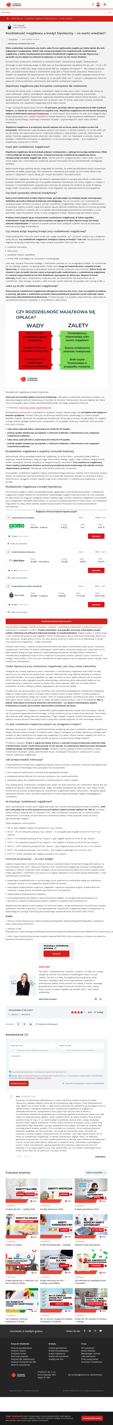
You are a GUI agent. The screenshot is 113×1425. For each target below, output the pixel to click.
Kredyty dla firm (56, 1359)
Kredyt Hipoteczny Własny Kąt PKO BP (27, 586)
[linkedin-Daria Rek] (100, 999)
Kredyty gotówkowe (58, 1348)
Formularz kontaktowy (91, 1362)
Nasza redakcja (88, 1351)
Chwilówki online (18, 1353)
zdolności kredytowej (38, 113)
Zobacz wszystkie (94, 1172)
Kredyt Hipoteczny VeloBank (23, 518)
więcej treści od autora (48, 999)
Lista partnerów (88, 1356)
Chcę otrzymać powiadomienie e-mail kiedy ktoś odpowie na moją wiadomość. (38, 1072)
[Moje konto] (98, 4)
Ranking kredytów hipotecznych (56, 621)
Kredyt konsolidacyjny (59, 1351)
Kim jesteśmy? (87, 1348)
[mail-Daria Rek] (96, 999)
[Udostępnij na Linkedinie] (30, 1024)
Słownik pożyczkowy (20, 1365)
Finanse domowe (17, 18)
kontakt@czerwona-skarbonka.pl (87, 1375)
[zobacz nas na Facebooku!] (84, 1331)
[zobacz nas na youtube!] (100, 1331)
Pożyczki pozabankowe (21, 1348)
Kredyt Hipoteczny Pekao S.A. (23, 552)
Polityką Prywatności (43, 1078)
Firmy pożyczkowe (89, 1359)
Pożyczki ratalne (18, 1351)
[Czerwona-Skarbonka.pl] (14, 4)
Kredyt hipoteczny (57, 1353)
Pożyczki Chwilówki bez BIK (23, 1362)
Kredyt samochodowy (58, 1356)
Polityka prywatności (31, 1391)
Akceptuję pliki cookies (92, 1418)
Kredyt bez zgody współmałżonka (35, 408)
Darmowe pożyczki (19, 1356)
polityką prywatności (13, 1418)
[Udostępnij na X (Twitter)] (24, 1024)
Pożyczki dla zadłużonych (23, 1359)
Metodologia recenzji (90, 1353)
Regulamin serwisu (15, 1391)
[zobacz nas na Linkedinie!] (90, 1331)
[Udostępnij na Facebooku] (18, 1024)
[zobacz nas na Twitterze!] (95, 1331)
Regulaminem (30, 1078)
